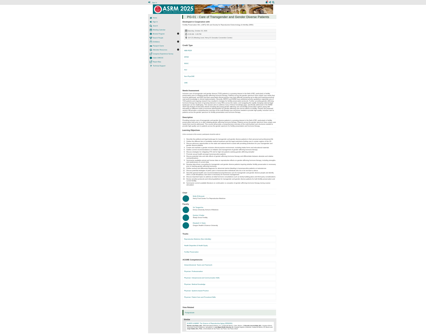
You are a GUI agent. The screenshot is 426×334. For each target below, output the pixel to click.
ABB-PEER (188, 50)
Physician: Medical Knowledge (194, 284)
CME (186, 83)
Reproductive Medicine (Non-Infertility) (197, 239)
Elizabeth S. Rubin (199, 223)
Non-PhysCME (189, 76)
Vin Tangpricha (198, 207)
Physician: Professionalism (193, 271)
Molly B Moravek (198, 196)
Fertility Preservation (191, 252)
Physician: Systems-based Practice (196, 291)
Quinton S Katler (198, 215)
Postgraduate (189, 312)
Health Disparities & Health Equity (196, 245)
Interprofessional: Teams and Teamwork (198, 265)
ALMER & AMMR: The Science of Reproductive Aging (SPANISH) (209, 323)
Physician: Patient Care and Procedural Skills (200, 297)
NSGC (186, 63)
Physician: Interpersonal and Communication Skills (202, 278)
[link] (266, 2)
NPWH (186, 57)
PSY (185, 70)
